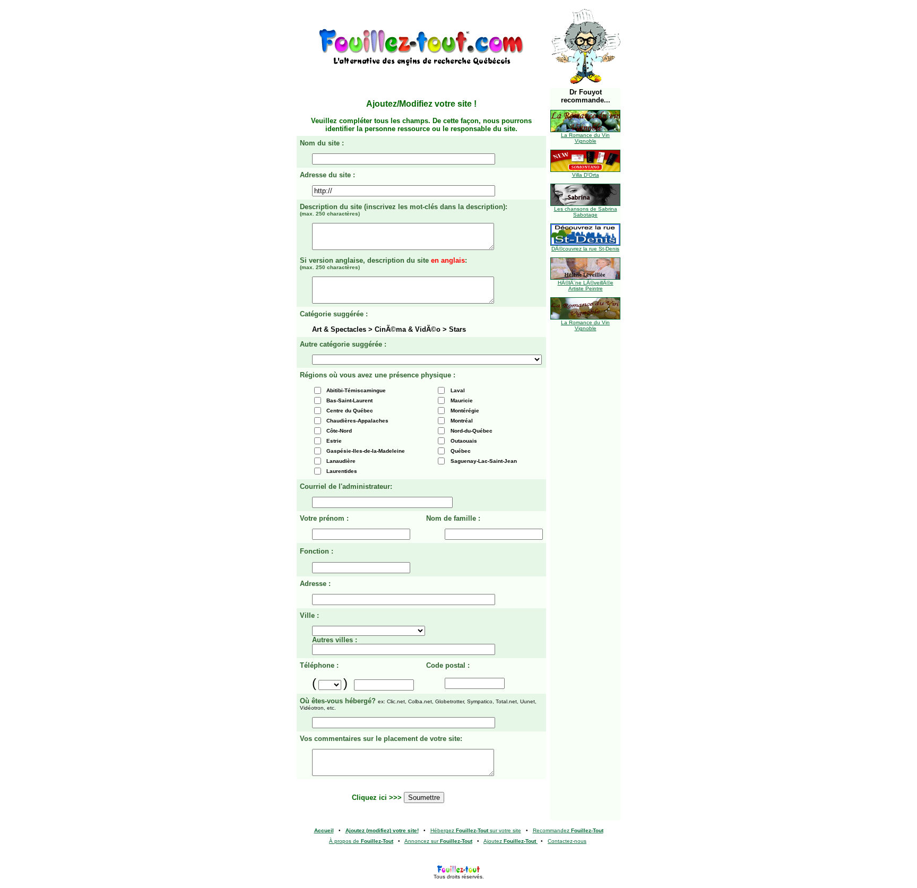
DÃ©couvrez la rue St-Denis (585, 249)
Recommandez (568, 830)
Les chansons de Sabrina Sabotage (585, 212)
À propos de (361, 841)
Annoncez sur (438, 841)
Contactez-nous (567, 841)
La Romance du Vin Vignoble (585, 138)
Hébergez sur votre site (475, 830)
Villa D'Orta (585, 175)
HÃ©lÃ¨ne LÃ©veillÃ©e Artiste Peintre (585, 285)
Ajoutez (509, 841)
